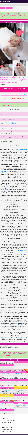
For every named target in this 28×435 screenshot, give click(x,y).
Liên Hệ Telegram (6, 431)
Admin (3, 84)
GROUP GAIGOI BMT (7, 429)
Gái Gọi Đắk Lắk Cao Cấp (7, 366)
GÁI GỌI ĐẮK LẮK (13, 14)
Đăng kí (3, 7)
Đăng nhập (9, 7)
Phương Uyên (7, 364)
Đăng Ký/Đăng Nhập (7, 427)
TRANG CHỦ (5, 14)
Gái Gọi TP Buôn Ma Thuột (9, 425)
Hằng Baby (21, 403)
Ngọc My (21, 379)
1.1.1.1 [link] (8, 94)
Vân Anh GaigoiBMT (7, 388)
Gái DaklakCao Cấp (21, 361)
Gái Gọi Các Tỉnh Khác (20, 363)
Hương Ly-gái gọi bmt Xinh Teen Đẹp (7, 371)
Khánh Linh (7, 379)
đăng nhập (7, 347)
